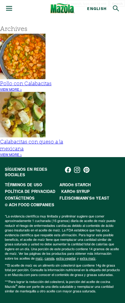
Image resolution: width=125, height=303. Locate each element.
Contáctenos (20, 198)
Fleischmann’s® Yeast (84, 198)
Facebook (68, 170)
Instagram (77, 170)
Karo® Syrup (75, 191)
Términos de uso (23, 184)
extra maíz (88, 258)
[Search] (116, 8)
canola (49, 258)
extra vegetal (65, 258)
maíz (39, 258)
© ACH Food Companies (29, 204)
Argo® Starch (75, 184)
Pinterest (86, 170)
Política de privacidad (30, 191)
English (97, 8)
